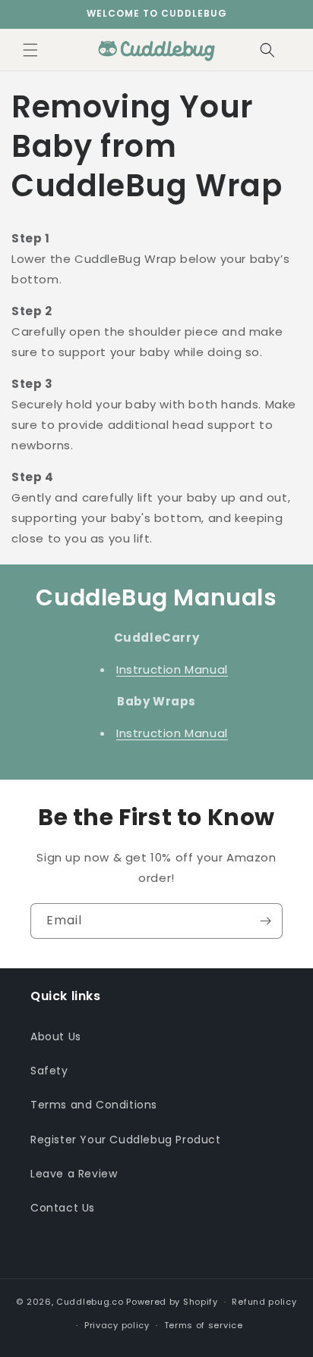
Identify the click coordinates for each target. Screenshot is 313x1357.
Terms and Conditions (93, 1104)
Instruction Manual (172, 669)
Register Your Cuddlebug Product (125, 1139)
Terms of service (203, 1325)
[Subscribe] (265, 921)
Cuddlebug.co (89, 1302)
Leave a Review (73, 1173)
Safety (49, 1070)
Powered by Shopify (172, 1302)
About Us (55, 1036)
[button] (30, 50)
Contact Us (62, 1207)
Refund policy (264, 1302)
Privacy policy (117, 1325)
